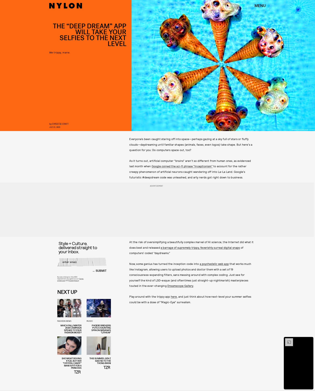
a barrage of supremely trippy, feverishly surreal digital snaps (200, 247)
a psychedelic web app (214, 263)
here (174, 296)
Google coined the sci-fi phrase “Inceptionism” (182, 166)
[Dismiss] (309, 340)
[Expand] (287, 340)
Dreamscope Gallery (180, 285)
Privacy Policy (73, 280)
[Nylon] (65, 5)
